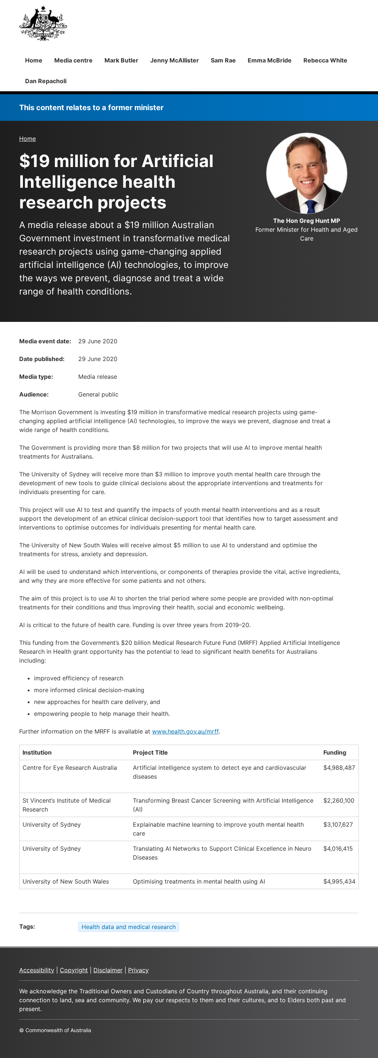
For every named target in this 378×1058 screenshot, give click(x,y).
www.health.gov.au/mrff (185, 731)
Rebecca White (325, 60)
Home (33, 60)
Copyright (74, 970)
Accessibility (36, 970)
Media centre (73, 60)
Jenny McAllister (174, 60)
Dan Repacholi (45, 81)
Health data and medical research (129, 927)
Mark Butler (121, 60)
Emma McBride (270, 60)
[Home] (43, 23)
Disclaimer (108, 970)
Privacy (138, 970)
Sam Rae (223, 60)
